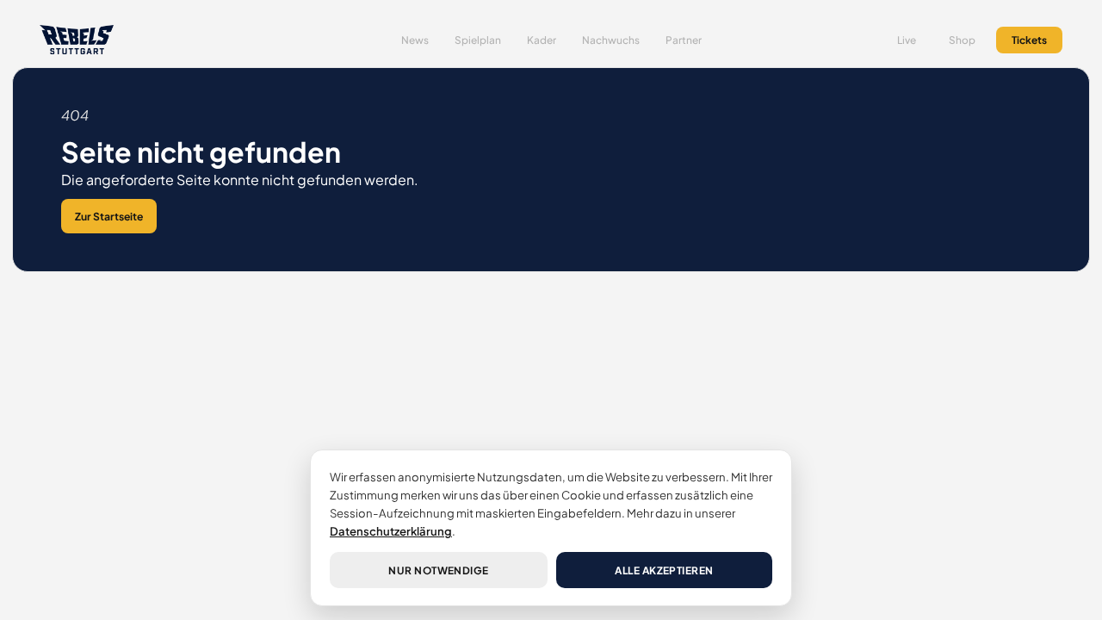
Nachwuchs (611, 40)
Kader (541, 40)
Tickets (1029, 40)
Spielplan (478, 40)
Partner (684, 40)
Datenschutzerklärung (391, 531)
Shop (962, 40)
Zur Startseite (109, 216)
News (415, 40)
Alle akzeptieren (664, 570)
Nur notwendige (438, 570)
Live (906, 40)
